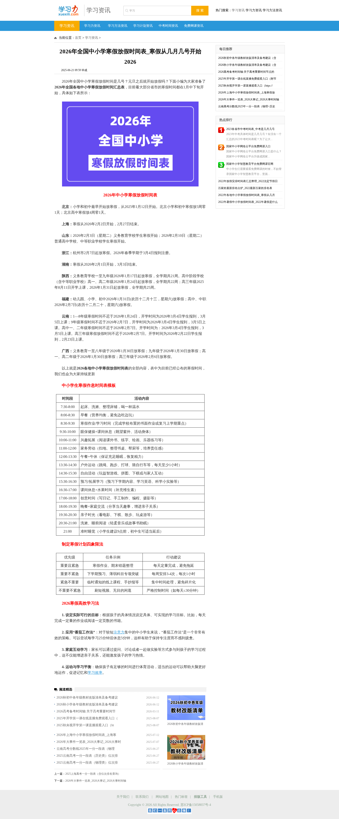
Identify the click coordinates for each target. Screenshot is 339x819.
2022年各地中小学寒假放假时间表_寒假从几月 (246, 195)
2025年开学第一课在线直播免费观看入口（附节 (247, 78)
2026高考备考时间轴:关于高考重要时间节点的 (246, 71)
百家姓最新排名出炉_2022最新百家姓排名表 (245, 188)
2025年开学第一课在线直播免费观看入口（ (87, 718)
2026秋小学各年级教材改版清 (185, 763)
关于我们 (122, 796)
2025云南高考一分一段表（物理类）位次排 (87, 762)
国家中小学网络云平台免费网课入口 (248, 146)
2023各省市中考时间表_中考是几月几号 (250, 129)
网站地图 (162, 796)
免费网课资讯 (193, 25)
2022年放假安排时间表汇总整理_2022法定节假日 (248, 181)
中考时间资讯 (168, 25)
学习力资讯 (92, 25)
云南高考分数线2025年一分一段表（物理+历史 (246, 106)
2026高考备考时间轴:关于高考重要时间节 (86, 711)
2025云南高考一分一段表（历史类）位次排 (87, 755)
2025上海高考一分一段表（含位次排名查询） (93, 773)
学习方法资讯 (117, 25)
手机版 (218, 796)
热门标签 (181, 796)
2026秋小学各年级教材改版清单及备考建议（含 (247, 64)
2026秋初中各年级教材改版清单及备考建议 (87, 697)
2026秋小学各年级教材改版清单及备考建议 (87, 704)
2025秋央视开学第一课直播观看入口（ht (85, 725)
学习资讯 (98, 10)
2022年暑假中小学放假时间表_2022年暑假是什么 (248, 202)
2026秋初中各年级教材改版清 (185, 724)
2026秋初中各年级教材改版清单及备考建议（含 (247, 58)
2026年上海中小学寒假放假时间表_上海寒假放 (246, 92)
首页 (78, 37)
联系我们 (142, 796)
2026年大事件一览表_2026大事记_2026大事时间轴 (95, 780)
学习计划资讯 (143, 25)
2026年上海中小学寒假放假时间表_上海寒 (86, 735)
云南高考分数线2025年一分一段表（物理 (85, 748)
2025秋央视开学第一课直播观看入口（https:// (245, 85)
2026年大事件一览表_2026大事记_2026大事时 (88, 742)
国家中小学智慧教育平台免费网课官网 (249, 163)
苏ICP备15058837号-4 (196, 805)
